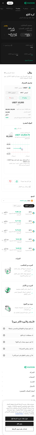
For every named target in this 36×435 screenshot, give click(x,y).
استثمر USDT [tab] (24, 92)
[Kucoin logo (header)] (29, 3)
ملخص (32, 8)
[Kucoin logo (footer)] (28, 367)
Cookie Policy (19, 413)
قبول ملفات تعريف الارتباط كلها (19, 418)
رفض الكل (19, 424)
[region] (19, 417)
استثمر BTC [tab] (12, 92)
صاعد (25, 98)
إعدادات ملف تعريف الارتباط (19, 429)
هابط (12, 98)
